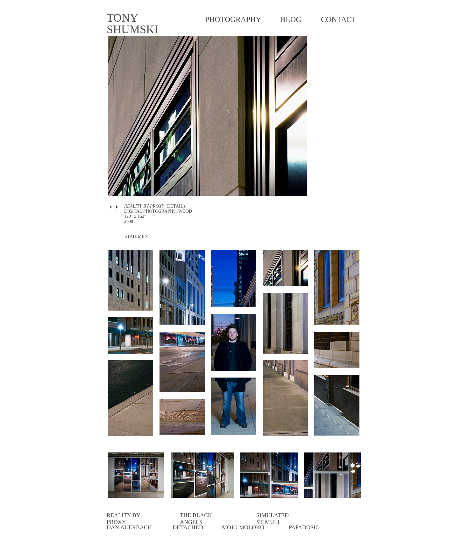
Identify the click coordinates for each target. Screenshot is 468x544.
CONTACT (338, 19)
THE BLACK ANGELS (196, 518)
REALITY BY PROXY (123, 518)
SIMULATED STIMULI (272, 518)
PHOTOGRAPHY (233, 19)
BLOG (290, 19)
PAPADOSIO (304, 527)
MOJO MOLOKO (243, 527)
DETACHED (188, 527)
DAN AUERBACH (129, 527)
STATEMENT (137, 236)
